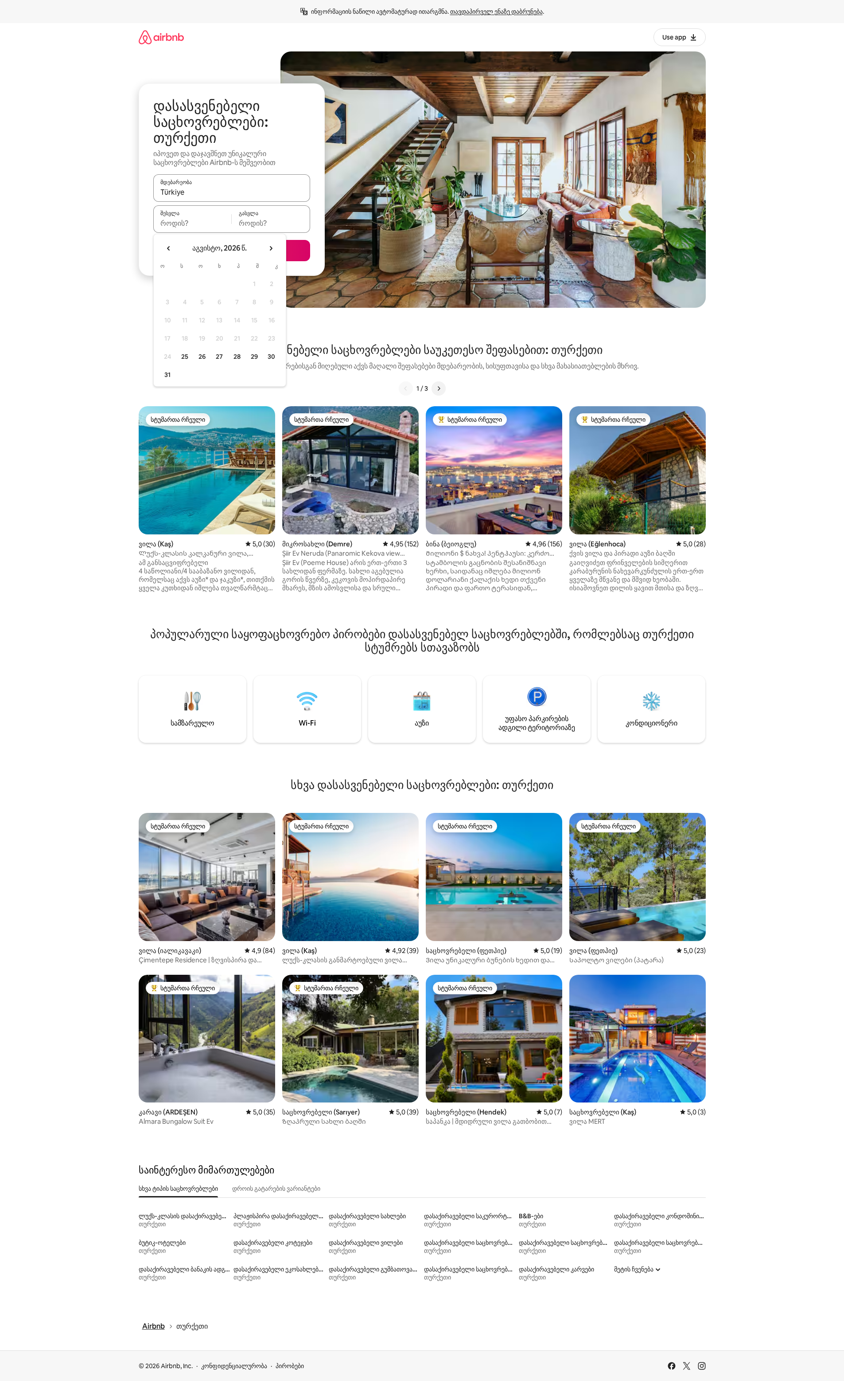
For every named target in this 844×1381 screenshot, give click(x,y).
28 (237, 357)
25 (184, 357)
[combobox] (231, 192)
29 (254, 357)
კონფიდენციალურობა (234, 1366)
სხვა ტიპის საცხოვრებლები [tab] (178, 1189)
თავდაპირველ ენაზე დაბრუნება (496, 12)
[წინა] (406, 388)
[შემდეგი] (439, 388)
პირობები (290, 1366)
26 (202, 357)
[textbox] (192, 223)
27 (219, 357)
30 (271, 357)
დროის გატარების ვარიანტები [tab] (276, 1189)
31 (167, 375)
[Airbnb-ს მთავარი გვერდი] (161, 37)
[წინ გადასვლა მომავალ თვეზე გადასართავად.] (270, 248)
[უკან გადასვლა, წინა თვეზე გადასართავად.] (168, 248)
